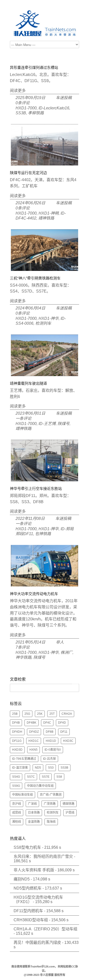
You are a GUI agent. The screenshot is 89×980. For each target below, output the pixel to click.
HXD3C (68, 741)
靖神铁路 (46, 218)
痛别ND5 (22, 879)
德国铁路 (68, 803)
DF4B (16, 722)
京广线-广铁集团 (51, 794)
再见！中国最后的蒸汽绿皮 (37, 942)
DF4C (47, 722)
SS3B (21, 113)
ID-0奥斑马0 (52, 749)
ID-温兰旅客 (20, 767)
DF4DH (17, 731)
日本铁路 (34, 812)
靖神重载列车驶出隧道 (28, 383)
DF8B (49, 731)
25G (27, 714)
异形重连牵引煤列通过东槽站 (34, 67)
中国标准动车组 (22, 794)
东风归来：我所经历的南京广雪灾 (43, 856)
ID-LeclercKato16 (54, 108)
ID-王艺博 (47, 424)
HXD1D (51, 741)
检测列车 (43, 323)
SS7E (45, 776)
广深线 (32, 803)
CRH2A (67, 714)
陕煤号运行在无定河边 (28, 173)
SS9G (16, 786)
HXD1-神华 (49, 318)
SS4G (16, 776)
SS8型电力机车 (27, 847)
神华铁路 (23, 657)
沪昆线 (70, 812)
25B (15, 714)
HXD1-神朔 (49, 213)
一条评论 (23, 418)
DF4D (62, 722)
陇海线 (51, 821)
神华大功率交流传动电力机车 (34, 594)
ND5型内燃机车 (28, 888)
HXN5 (33, 749)
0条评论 (23, 103)
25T (52, 714)
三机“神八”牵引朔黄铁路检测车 (35, 278)
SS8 (59, 776)
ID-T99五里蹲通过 (24, 759)
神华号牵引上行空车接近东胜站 (36, 488)
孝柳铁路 (36, 113)
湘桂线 (16, 821)
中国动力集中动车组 (40, 786)
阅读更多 (18, 90)
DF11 (63, 731)
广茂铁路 (50, 803)
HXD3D (17, 749)
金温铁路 (34, 821)
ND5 (38, 767)
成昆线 (16, 812)
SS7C (31, 776)
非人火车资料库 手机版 (34, 870)
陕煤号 (63, 424)
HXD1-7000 (26, 108)
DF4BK (31, 722)
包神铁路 (43, 534)
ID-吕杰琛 (49, 759)
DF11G (17, 741)
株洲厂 (66, 652)
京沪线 (16, 803)
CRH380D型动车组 (31, 920)
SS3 (51, 767)
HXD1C (33, 741)
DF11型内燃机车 (28, 911)
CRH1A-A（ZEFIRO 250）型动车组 (45, 929)
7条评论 (23, 647)
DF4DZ (34, 731)
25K (40, 714)
